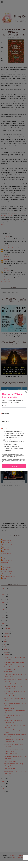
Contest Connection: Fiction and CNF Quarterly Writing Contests (14, 436)
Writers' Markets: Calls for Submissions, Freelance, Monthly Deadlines (14, 448)
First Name (5, 413)
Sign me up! (14, 466)
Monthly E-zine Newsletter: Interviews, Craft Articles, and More (14, 441)
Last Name (5, 421)
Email (4, 406)
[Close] (26, 392)
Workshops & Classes (11, 444)
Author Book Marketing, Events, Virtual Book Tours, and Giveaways (14, 432)
